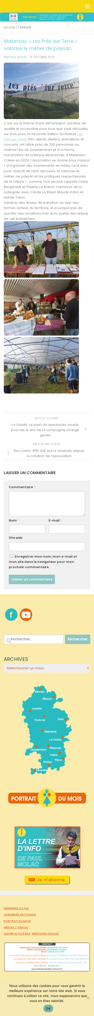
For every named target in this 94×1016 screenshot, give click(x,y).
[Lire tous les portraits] (47, 805)
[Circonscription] (47, 773)
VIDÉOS (22, 927)
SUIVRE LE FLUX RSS (17, 934)
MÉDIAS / (10, 927)
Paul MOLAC (19, 57)
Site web (16, 538)
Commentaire (22, 487)
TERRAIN (24, 27)
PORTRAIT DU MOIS (17, 921)
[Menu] (87, 6)
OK (48, 1008)
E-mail (55, 520)
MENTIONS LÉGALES (45, 934)
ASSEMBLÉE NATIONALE (20, 914)
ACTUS (9, 27)
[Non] (87, 997)
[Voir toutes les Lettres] (47, 867)
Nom (14, 520)
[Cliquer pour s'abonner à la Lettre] (47, 883)
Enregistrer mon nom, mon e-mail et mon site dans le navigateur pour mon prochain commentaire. (43, 561)
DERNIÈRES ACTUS (16, 908)
